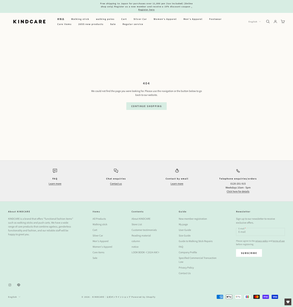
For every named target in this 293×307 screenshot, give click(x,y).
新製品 (60, 18)
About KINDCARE (141, 218)
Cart (124, 18)
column (136, 241)
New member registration (193, 218)
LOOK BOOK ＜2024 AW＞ (146, 252)
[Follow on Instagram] (10, 285)
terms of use (279, 240)
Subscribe (249, 253)
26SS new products (90, 24)
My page (183, 224)
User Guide (185, 230)
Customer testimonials (144, 230)
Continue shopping (146, 106)
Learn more (55, 183)
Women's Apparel (165, 18)
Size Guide (185, 235)
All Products (99, 218)
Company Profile (188, 252)
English (253, 21)
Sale (113, 24)
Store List (137, 224)
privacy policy (261, 240)
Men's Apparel (192, 18)
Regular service (133, 24)
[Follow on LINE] (18, 285)
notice (135, 246)
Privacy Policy (186, 267)
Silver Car (140, 18)
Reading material (141, 235)
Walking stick (80, 18)
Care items (64, 24)
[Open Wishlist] (288, 302)
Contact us (116, 183)
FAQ (181, 246)
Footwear (215, 18)
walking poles (105, 18)
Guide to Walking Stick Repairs (196, 241)
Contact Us (185, 273)
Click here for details (238, 191)
